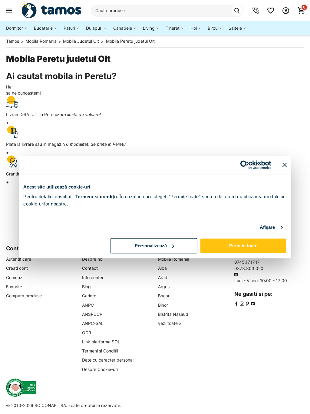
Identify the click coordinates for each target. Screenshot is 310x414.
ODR (86, 332)
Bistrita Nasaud (173, 314)
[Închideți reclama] (284, 165)
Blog (86, 286)
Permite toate (243, 245)
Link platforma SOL (101, 341)
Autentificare (18, 259)
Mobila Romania (173, 259)
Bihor (163, 305)
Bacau (164, 295)
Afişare (267, 227)
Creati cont (17, 268)
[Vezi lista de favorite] (271, 11)
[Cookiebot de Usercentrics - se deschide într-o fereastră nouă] (244, 164)
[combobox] (167, 11)
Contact (90, 268)
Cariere (89, 295)
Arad (162, 277)
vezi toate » (169, 323)
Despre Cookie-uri (100, 369)
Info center (93, 277)
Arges (164, 286)
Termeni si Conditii (100, 350)
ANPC (88, 305)
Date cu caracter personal (108, 359)
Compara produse (24, 295)
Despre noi (92, 259)
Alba (162, 268)
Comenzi (14, 277)
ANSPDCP (92, 314)
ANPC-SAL (93, 323)
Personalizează (151, 245)
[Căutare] (237, 10)
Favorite (14, 286)
